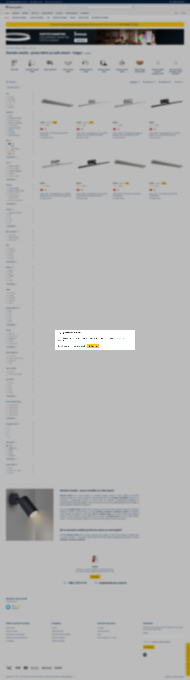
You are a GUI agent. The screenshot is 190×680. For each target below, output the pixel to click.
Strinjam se (93, 346)
